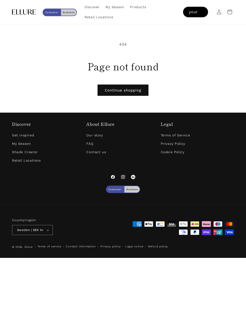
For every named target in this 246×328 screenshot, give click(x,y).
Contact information (81, 246)
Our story (94, 135)
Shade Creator (25, 152)
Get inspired (23, 135)
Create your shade (195, 12)
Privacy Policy (173, 144)
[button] (229, 12)
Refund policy (158, 246)
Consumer (51, 12)
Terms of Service (175, 135)
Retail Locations (26, 160)
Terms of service (49, 246)
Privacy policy (110, 246)
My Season (21, 144)
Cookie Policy (172, 152)
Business (68, 12)
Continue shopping (123, 90)
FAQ (89, 144)
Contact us (96, 152)
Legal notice (134, 246)
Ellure (29, 247)
